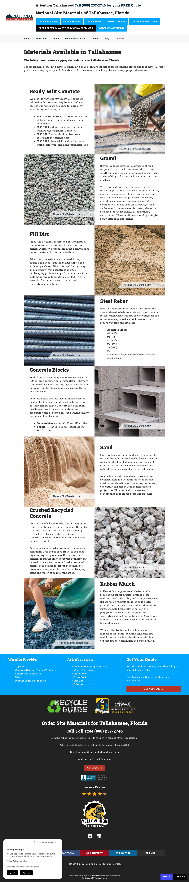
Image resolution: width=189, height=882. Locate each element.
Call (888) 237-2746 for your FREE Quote (107, 5)
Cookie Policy (93, 863)
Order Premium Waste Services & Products (65, 28)
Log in (105, 878)
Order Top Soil (116, 21)
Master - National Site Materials (93, 876)
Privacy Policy (76, 863)
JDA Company (96, 878)
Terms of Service (112, 863)
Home (27, 38)
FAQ (107, 38)
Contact (95, 38)
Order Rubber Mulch (145, 21)
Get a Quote (94, 767)
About (56, 38)
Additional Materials (74, 38)
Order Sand (93, 21)
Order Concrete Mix (112, 28)
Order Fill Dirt (47, 21)
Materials (120, 38)
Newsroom (41, 38)
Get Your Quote (153, 688)
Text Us (166, 876)
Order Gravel (71, 21)
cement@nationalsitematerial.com (98, 752)
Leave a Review (94, 787)
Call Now (180, 876)
